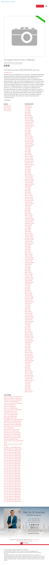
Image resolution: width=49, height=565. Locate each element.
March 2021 (28, 213)
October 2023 (29, 163)
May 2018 (27, 269)
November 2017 (29, 279)
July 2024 (27, 148)
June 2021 (27, 208)
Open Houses (7, 109)
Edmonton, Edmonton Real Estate (13, 409)
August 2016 (28, 303)
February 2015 (29, 333)
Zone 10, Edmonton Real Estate (12, 462)
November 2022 (29, 181)
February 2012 (29, 391)
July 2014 (27, 344)
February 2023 (29, 176)
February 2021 (29, 215)
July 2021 (27, 207)
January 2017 (28, 295)
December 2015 (29, 316)
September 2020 (29, 223)
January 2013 (28, 373)
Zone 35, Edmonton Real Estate (12, 491)
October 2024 (29, 143)
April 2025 (28, 133)
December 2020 (29, 218)
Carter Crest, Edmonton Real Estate (13, 403)
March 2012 (28, 390)
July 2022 (27, 187)
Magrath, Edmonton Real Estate (12, 421)
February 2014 (29, 352)
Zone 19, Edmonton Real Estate (12, 476)
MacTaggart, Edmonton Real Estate (13, 419)
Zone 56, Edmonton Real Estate (12, 496)
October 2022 (29, 182)
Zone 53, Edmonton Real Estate (12, 493)
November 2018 (29, 259)
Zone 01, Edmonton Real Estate (12, 450)
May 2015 (27, 328)
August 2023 (28, 166)
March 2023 (28, 174)
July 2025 (27, 128)
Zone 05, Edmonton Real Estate (12, 455)
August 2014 (28, 342)
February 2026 (29, 117)
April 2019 (27, 251)
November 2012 (29, 377)
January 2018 (28, 275)
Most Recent (28, 105)
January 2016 (28, 315)
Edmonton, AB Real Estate (11, 408)
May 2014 (27, 347)
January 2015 (28, 334)
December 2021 (29, 199)
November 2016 (29, 298)
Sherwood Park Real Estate (11, 439)
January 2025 (29, 138)
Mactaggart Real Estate (10, 418)
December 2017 (29, 277)
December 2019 (29, 238)
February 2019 (29, 254)
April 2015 (27, 329)
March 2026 (28, 115)
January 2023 (29, 177)
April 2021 (27, 212)
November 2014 (29, 337)
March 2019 (28, 252)
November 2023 (29, 161)
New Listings (7, 107)
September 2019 (29, 243)
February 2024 (29, 156)
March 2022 (28, 194)
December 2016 (29, 297)
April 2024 (28, 153)
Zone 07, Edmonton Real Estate (12, 458)
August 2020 (28, 225)
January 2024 (29, 158)
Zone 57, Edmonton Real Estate (12, 498)
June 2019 (27, 248)
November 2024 (29, 141)
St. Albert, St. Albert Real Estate (12, 447)
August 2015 (28, 323)
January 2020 (29, 236)
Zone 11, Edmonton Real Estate (12, 463)
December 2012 (29, 375)
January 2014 (28, 354)
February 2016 (29, 313)
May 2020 (28, 230)
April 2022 (28, 192)
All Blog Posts (7, 105)
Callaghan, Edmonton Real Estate (13, 400)
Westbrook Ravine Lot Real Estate (13, 449)
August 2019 (28, 244)
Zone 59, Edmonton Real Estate (12, 501)
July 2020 (28, 226)
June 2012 (27, 385)
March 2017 (28, 292)
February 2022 (29, 195)
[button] (40, 6)
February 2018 (29, 274)
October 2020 (29, 221)
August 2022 (28, 185)
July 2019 (27, 246)
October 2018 (28, 261)
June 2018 (27, 267)
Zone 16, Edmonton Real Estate (12, 471)
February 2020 (29, 235)
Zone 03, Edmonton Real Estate (12, 453)
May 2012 (27, 386)
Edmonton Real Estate (10, 404)
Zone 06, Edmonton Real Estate (12, 457)
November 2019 (29, 239)
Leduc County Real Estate (10, 414)
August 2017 (28, 283)
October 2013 (28, 359)
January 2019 (28, 256)
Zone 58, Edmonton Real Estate (12, 499)
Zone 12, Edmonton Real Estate (12, 465)
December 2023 (29, 159)
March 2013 (28, 370)
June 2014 (27, 346)
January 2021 (28, 217)
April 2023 (28, 172)
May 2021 (27, 210)
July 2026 (27, 109)
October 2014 (28, 339)
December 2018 (29, 257)
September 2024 (29, 145)
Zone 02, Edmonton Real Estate (12, 452)
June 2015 (27, 326)
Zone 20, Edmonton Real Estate (12, 478)
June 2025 (28, 130)
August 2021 (28, 205)
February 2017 (29, 293)
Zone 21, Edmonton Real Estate (12, 480)
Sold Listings (7, 110)
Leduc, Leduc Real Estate (10, 416)
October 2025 (29, 123)
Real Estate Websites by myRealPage (24, 541)
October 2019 (28, 241)
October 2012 (28, 378)
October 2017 (28, 280)
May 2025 (27, 132)
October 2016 (28, 300)
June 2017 (27, 287)
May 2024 (27, 151)
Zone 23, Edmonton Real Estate (12, 483)
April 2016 (27, 310)
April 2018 (27, 270)
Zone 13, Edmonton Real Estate (12, 467)
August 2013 (28, 362)
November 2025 (29, 122)
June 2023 (28, 169)
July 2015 (27, 324)
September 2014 (29, 341)
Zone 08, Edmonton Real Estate (12, 460)
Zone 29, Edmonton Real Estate (12, 488)
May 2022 (27, 190)
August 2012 (28, 382)
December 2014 (29, 336)
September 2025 (29, 125)
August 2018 (28, 264)
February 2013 (29, 372)
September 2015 (29, 321)
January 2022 (29, 197)
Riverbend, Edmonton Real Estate (13, 424)
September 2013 (29, 360)
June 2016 (27, 306)
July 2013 (27, 364)
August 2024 (28, 146)
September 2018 (29, 262)
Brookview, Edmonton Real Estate (13, 398)
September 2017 (29, 282)
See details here (8, 72)
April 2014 (27, 349)
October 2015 (28, 319)
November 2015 (29, 318)
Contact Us (40, 6)
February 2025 (29, 136)
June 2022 (28, 189)
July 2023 (27, 167)
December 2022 (29, 179)
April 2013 (27, 368)
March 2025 (28, 135)
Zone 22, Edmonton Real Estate (12, 481)
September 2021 (29, 203)
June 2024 (28, 150)
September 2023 (29, 164)
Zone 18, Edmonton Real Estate (12, 475)
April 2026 (28, 114)
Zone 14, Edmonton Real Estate (12, 468)
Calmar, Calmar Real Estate (11, 401)
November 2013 (29, 357)
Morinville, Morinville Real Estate (13, 422)
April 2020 (28, 231)
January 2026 (29, 118)
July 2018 (27, 266)
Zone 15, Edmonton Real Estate (12, 470)
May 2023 (27, 171)
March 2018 (28, 272)
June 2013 (27, 365)
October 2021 (28, 202)
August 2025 (28, 127)
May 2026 (27, 112)
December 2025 (29, 120)
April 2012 (27, 388)
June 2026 (28, 110)
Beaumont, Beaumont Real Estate (13, 396)
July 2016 (27, 305)
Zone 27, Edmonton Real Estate (12, 485)
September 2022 (29, 184)
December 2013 (29, 355)
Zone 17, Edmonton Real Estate (12, 473)
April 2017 (27, 290)
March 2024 (28, 154)
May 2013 (27, 367)
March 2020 (28, 233)
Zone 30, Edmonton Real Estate (12, 489)
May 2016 (27, 308)
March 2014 (28, 351)
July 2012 (27, 383)
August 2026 (28, 107)
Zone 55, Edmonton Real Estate (15, 63)
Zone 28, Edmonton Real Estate (12, 486)
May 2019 (27, 249)
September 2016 (29, 301)
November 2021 (29, 200)
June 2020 (28, 228)
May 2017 (27, 288)
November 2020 (29, 220)
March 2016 (28, 311)
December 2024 (29, 140)
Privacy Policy (35, 539)
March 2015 (28, 331)
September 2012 (29, 380)
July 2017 (27, 285)
